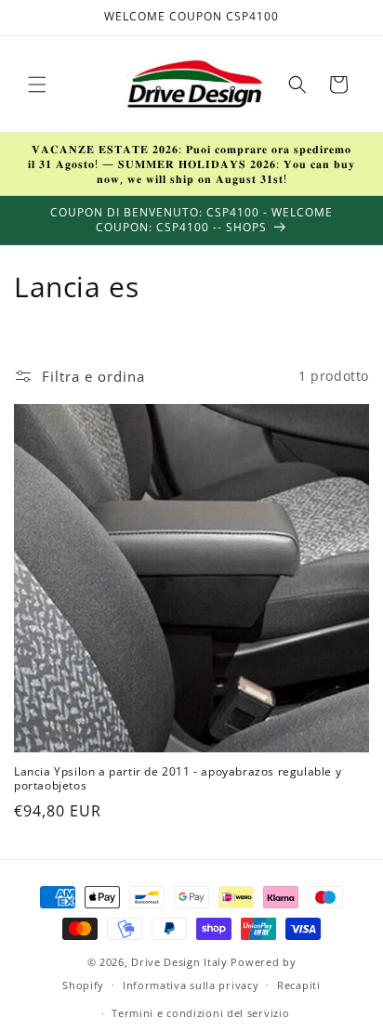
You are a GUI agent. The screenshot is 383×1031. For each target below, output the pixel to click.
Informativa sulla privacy (191, 985)
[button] (37, 84)
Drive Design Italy (179, 962)
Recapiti (299, 985)
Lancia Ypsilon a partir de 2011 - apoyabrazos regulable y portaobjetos (177, 778)
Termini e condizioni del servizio (200, 1013)
